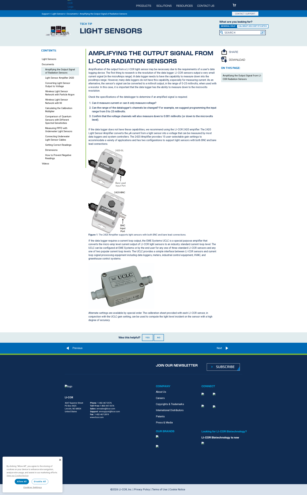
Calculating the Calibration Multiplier (58, 110)
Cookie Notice (177, 489)
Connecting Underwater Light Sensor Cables (57, 138)
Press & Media (164, 422)
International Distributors (170, 410)
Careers (160, 398)
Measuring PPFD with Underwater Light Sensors (58, 130)
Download (237, 59)
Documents (72, 13)
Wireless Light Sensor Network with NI (56, 101)
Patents (160, 416)
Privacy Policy (142, 489)
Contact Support (245, 14)
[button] (262, 32)
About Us (161, 391)
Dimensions (51, 150)
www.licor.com (97, 417)
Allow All (22, 481)
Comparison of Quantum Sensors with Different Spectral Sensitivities (58, 119)
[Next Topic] (236, 348)
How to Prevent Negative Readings (58, 157)
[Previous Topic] (73, 348)
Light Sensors (58, 13)
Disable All (40, 481)
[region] (33, 474)
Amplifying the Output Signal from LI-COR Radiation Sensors (242, 77)
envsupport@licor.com (109, 411)
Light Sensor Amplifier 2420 (59, 78)
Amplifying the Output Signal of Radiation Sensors (60, 71)
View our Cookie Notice (17, 475)
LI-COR (69, 397)
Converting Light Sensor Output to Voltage (57, 85)
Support (46, 13)
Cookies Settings (32, 487)
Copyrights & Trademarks (170, 404)
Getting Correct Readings (58, 145)
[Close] (60, 460)
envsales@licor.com (106, 408)
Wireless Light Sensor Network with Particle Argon (60, 93)
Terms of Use (159, 489)
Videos (45, 163)
